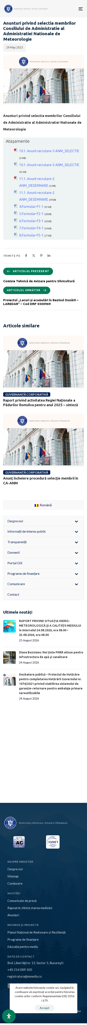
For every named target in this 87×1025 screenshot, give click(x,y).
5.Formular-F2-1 (31, 214)
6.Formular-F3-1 (31, 221)
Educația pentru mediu (22, 946)
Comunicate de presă (22, 901)
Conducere (15, 883)
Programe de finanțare (23, 939)
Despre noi (15, 869)
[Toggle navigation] (63, 8)
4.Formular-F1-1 (31, 206)
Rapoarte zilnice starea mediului (29, 908)
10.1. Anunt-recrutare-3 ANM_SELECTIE (49, 151)
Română (45, 505)
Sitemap (13, 876)
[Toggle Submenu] (76, 521)
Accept (44, 1008)
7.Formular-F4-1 (31, 228)
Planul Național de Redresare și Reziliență (36, 932)
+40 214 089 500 (19, 969)
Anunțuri (13, 915)
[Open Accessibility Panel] (9, 1016)
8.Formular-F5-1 (31, 235)
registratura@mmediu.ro (24, 976)
